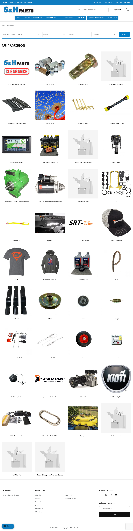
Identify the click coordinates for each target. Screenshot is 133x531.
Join (114, 514)
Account (37, 498)
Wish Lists (38, 512)
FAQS (37, 505)
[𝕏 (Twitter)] (106, 495)
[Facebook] (101, 495)
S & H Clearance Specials (11, 495)
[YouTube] (116, 495)
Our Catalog (10, 26)
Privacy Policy (69, 495)
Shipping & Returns (70, 498)
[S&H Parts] (18, 9)
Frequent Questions (123, 2)
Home (3, 26)
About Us (97, 2)
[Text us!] (8, 527)
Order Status (39, 508)
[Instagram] (111, 495)
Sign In (116, 9)
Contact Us (108, 2)
